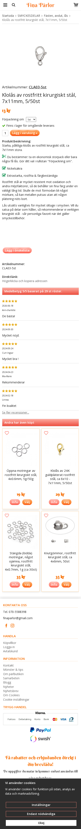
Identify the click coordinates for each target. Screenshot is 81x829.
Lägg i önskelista (17, 250)
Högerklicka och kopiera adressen (24, 281)
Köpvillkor (9, 643)
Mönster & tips (13, 670)
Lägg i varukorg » (24, 133)
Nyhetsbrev (10, 691)
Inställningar (41, 805)
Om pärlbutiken (13, 674)
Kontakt (8, 665)
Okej (41, 823)
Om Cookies (11, 695)
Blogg (7, 682)
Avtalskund (10, 651)
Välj (27, 502)
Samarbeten (11, 678)
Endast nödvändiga (41, 814)
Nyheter (8, 687)
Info (15, 502)
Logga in (9, 647)
